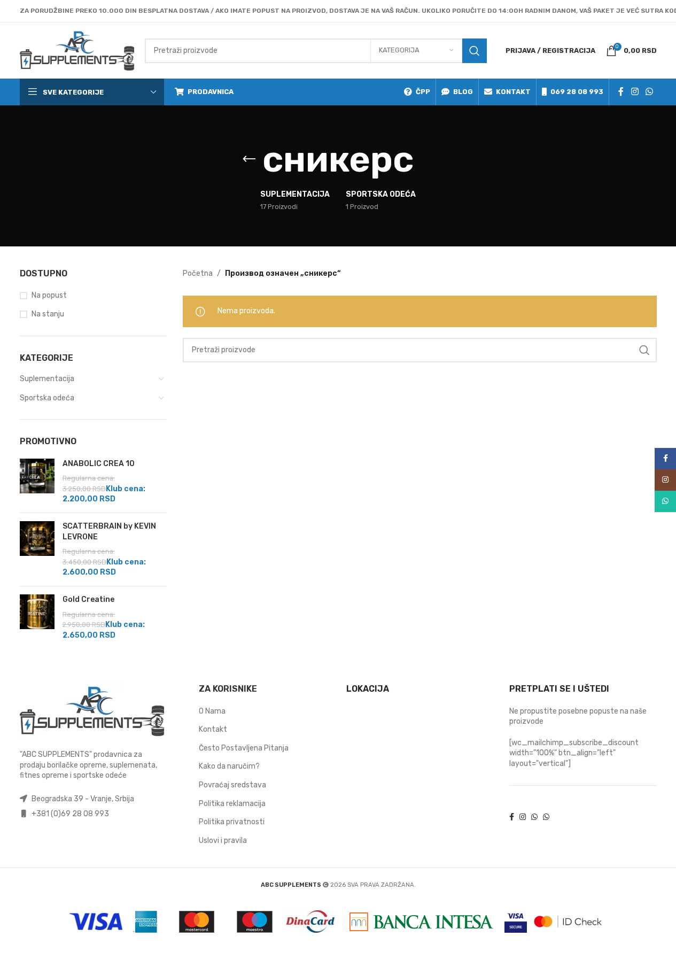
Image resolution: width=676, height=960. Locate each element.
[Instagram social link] (634, 91)
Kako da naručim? (229, 766)
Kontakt (213, 729)
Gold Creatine (88, 599)
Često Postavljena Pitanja (244, 748)
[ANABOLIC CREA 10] (37, 482)
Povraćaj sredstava (232, 784)
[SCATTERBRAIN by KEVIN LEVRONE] (37, 549)
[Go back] (249, 159)
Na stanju (48, 314)
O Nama (212, 711)
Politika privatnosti (232, 821)
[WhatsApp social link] (649, 91)
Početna (198, 273)
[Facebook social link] (621, 91)
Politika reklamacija (232, 803)
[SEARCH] (474, 50)
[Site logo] (77, 50)
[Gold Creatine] (37, 617)
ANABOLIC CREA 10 (99, 463)
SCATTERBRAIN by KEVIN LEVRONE (109, 531)
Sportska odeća (47, 397)
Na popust (49, 295)
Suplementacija (47, 378)
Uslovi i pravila (223, 840)
